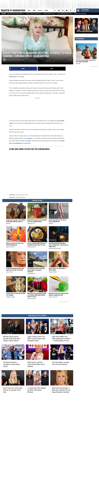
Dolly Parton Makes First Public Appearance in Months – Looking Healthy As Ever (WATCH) (61, 339)
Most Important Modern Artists (15, 13)
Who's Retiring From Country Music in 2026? (84, 30)
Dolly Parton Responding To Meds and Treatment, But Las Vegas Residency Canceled (61, 390)
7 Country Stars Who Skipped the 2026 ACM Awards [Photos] (36, 390)
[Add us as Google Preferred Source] (59, 10)
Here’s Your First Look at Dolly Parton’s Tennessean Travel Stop (12, 390)
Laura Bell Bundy (17, 143)
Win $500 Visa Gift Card (49, 13)
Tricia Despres (9, 59)
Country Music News (20, 197)
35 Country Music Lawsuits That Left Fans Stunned (60, 363)
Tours (46, 10)
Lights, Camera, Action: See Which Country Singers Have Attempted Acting (36, 339)
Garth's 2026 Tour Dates (80, 13)
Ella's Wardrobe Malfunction (64, 13)
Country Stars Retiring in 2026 (33, 13)
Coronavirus (19, 194)
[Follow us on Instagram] (63, 10)
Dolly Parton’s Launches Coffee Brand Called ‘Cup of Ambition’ (36, 364)
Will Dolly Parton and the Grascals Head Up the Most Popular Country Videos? (11, 339)
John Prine (27, 143)
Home (28, 10)
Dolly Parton (12, 76)
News (34, 10)
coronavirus (29, 138)
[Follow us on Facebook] (70, 10)
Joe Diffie (28, 141)
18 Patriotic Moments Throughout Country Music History (11, 364)
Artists (40, 10)
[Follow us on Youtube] (67, 10)
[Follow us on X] (74, 10)
